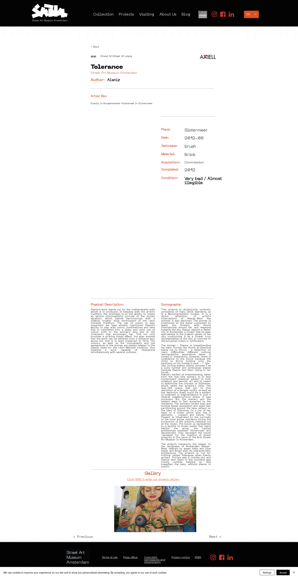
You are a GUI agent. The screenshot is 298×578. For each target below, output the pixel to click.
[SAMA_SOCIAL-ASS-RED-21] (223, 14)
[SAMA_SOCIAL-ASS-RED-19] (231, 14)
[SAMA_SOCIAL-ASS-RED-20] (214, 14)
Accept (283, 572)
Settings (267, 572)
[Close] (294, 572)
